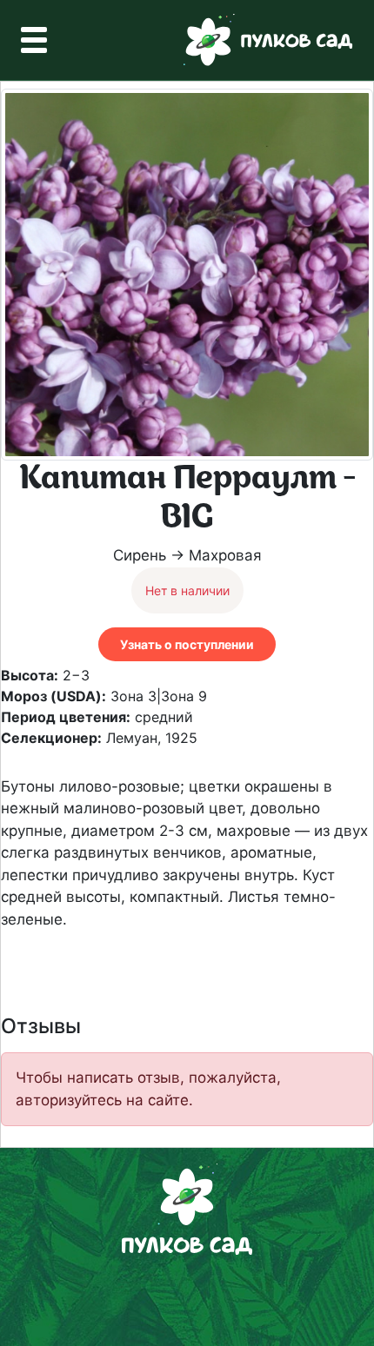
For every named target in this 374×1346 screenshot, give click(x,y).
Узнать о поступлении (187, 644)
